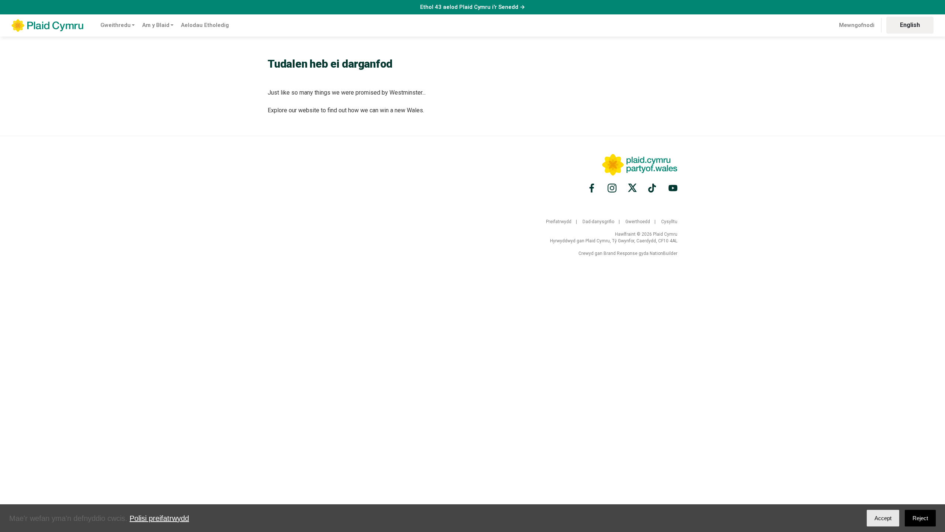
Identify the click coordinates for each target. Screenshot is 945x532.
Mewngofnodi (856, 25)
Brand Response (621, 253)
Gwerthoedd (637, 221)
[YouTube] (671, 188)
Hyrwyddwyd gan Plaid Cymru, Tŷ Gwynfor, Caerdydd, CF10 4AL (613, 240)
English (910, 24)
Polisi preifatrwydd (159, 518)
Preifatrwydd (558, 221)
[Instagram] (612, 188)
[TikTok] (652, 188)
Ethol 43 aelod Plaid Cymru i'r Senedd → (472, 7)
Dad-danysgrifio (598, 221)
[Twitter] (632, 188)
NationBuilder (663, 253)
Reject (920, 518)
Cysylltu (669, 221)
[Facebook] (592, 188)
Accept (882, 518)
